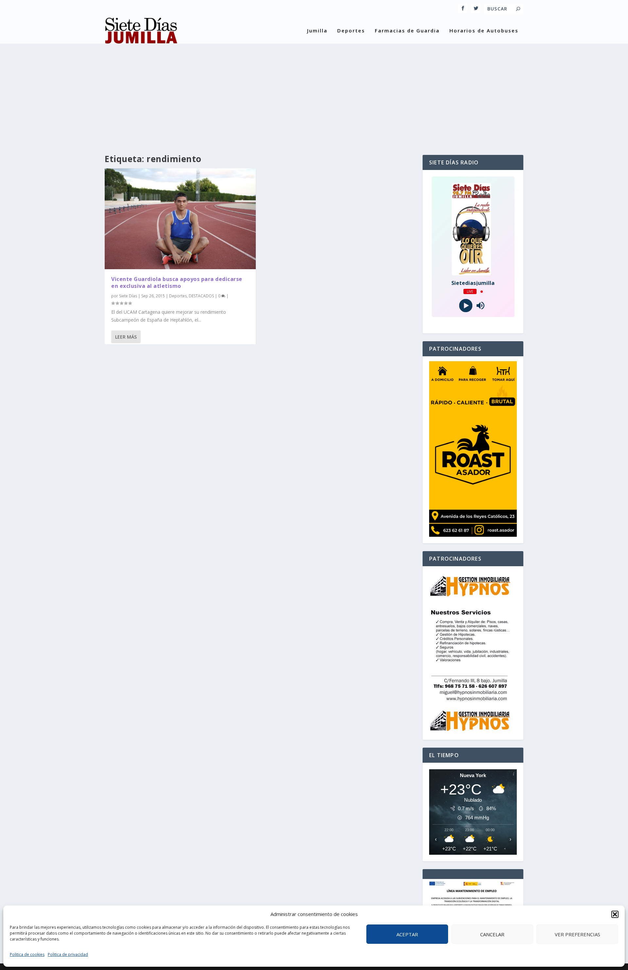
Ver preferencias (577, 934)
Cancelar (492, 934)
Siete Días (128, 296)
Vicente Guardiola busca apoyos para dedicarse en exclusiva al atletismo (176, 282)
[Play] (465, 305)
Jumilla (317, 31)
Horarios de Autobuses (483, 31)
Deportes (351, 31)
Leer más (126, 337)
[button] (615, 914)
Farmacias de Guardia (407, 31)
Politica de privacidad (68, 954)
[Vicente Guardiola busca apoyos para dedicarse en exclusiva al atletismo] (180, 218)
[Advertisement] (314, 93)
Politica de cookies (27, 954)
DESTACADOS (201, 296)
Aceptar (407, 934)
